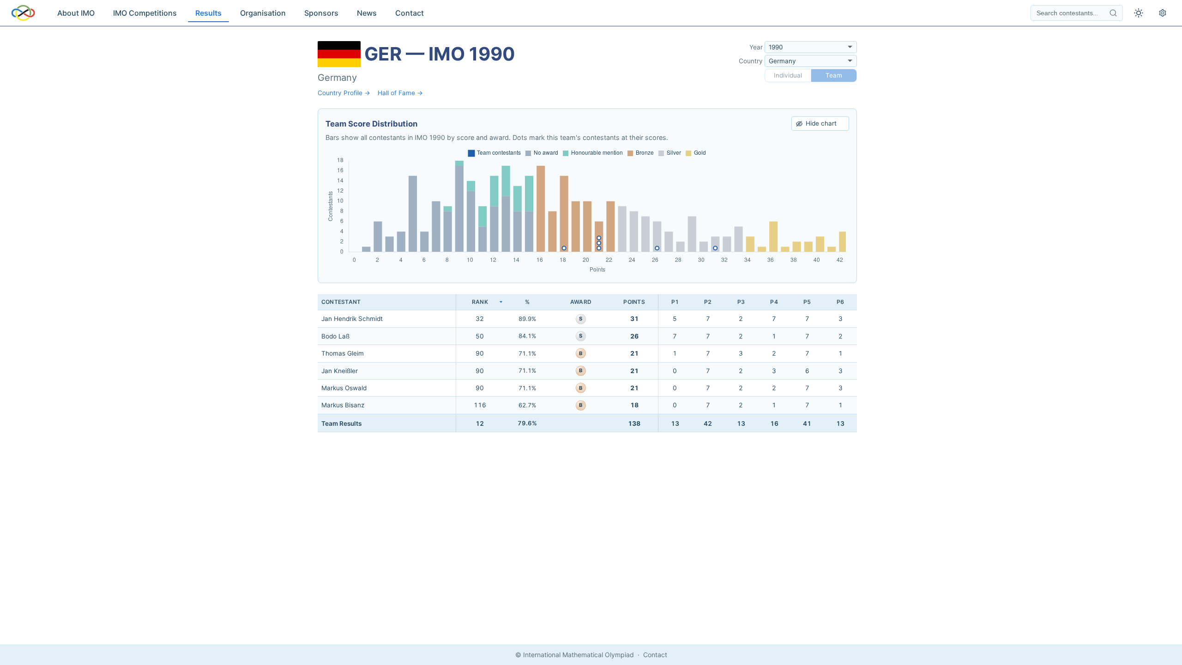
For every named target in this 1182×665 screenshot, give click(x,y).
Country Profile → (344, 93)
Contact (409, 13)
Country (751, 61)
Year (756, 47)
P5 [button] (807, 301)
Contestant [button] (341, 301)
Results (208, 13)
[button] (480, 302)
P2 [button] (708, 301)
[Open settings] (1162, 13)
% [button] (527, 301)
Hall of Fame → (400, 93)
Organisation (263, 13)
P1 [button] (675, 301)
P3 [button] (741, 301)
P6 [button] (840, 301)
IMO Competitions (145, 13)
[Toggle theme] (1138, 13)
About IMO (76, 13)
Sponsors (321, 13)
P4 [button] (774, 301)
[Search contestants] (1113, 13)
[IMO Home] (23, 13)
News (367, 13)
